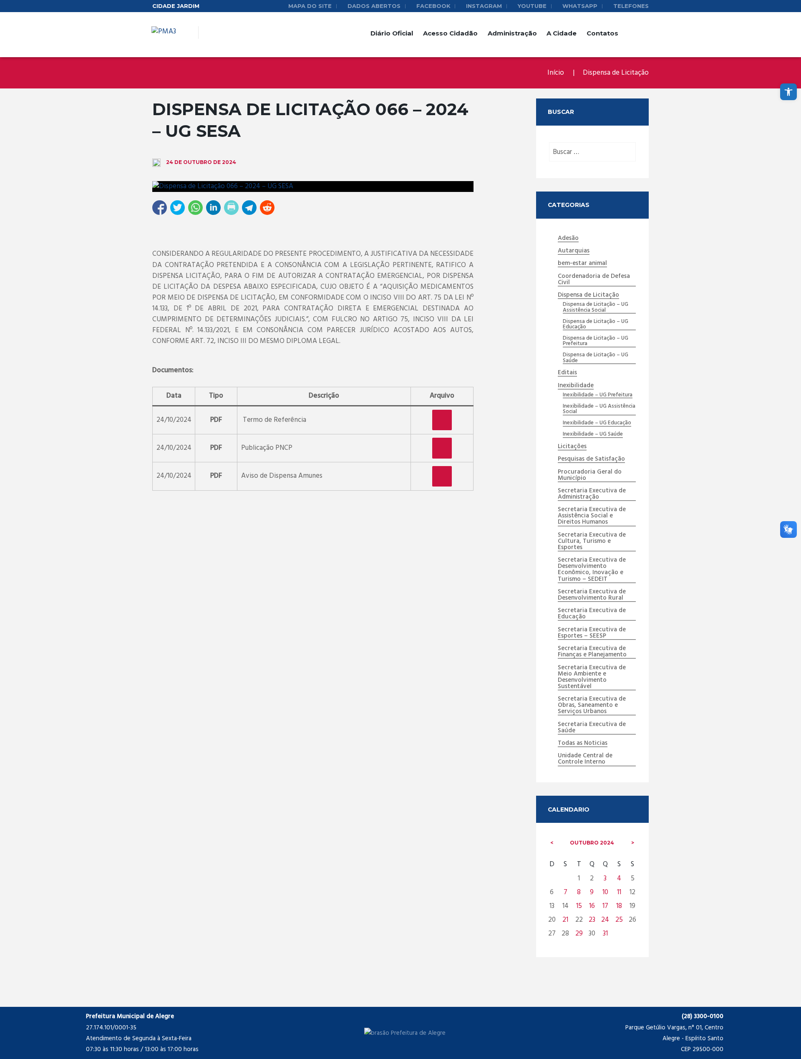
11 (619, 892)
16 (592, 906)
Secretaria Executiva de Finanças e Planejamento (592, 651)
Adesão (568, 238)
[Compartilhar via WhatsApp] (195, 207)
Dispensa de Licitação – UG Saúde (595, 358)
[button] (788, 91)
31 (605, 933)
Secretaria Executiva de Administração (592, 494)
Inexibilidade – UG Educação (597, 423)
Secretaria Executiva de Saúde (592, 727)
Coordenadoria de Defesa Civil (594, 279)
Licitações (572, 447)
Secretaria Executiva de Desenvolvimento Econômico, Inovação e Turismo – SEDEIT (592, 569)
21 (565, 919)
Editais (567, 373)
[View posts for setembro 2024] (552, 842)
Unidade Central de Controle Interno (585, 759)
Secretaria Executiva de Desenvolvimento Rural (592, 595)
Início (555, 73)
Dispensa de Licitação (616, 73)
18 (619, 906)
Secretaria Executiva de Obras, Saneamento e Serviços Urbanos (592, 705)
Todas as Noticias (582, 743)
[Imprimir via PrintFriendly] (231, 207)
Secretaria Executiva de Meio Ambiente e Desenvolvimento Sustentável (592, 677)
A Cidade (562, 33)
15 (579, 906)
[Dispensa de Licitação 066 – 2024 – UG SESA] (313, 186)
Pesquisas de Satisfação (591, 459)
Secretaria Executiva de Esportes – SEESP (592, 633)
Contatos (602, 33)
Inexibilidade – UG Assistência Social (599, 409)
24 (605, 919)
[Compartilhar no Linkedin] (213, 207)
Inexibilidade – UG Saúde (593, 434)
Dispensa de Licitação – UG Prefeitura (595, 341)
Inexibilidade (576, 386)
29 (579, 933)
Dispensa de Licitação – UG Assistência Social (595, 307)
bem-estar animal (582, 263)
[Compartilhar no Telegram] (249, 207)
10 (605, 892)
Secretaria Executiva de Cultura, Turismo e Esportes (592, 541)
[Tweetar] (177, 207)
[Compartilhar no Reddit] (267, 207)
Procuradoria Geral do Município (590, 475)
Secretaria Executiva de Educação (592, 614)
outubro (592, 843)
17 (605, 906)
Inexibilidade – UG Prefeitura (597, 395)
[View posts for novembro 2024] (633, 842)
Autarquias (573, 251)
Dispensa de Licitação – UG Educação (595, 324)
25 (619, 919)
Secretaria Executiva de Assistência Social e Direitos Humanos (592, 516)
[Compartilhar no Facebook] (159, 207)
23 (592, 919)
